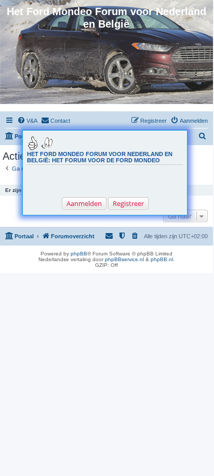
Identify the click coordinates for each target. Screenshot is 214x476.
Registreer (128, 203)
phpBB (79, 253)
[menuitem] (27, 120)
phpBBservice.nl (124, 259)
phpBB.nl (162, 259)
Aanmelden (84, 203)
